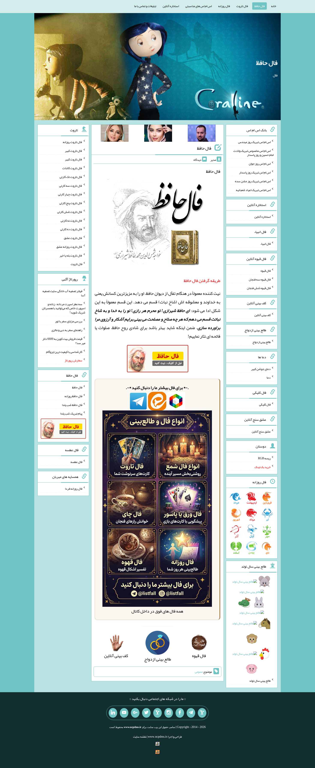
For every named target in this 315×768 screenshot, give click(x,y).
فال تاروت (242, 6)
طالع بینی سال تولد (260, 681)
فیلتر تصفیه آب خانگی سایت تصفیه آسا (63, 293)
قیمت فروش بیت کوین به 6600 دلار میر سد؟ (63, 341)
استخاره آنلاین (171, 6)
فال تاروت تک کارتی (71, 177)
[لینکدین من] (113, 713)
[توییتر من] (146, 713)
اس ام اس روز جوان (260, 164)
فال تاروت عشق (73, 238)
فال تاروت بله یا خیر (71, 255)
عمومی (198, 672)
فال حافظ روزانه (73, 396)
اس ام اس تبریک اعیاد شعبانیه (253, 190)
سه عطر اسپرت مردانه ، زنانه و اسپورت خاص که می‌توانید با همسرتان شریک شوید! (63, 308)
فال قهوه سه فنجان (260, 279)
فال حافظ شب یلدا (72, 405)
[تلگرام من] (191, 713)
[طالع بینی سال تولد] (252, 626)
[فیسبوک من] (180, 713)
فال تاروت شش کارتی (69, 212)
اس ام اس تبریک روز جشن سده (253, 181)
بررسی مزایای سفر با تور (68, 321)
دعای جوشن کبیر (261, 369)
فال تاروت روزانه (72, 142)
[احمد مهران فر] (202, 134)
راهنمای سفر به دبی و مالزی (66, 330)
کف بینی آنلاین (262, 315)
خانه (273, 6)
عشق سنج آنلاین (261, 431)
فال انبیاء (265, 244)
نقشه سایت (139, 737)
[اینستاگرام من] (168, 713)
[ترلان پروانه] (158, 134)
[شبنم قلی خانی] (115, 134)
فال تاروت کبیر (73, 151)
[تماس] (157, 713)
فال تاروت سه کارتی (70, 185)
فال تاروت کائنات (72, 168)
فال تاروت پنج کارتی (70, 203)
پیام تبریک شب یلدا (71, 413)
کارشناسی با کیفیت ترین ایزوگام (64, 352)
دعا (269, 377)
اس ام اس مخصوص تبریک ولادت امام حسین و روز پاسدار (253, 153)
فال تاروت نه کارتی (71, 220)
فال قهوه (266, 271)
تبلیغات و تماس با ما (145, 6)
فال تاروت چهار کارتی (70, 194)
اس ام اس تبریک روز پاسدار (255, 172)
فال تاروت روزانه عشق (69, 247)
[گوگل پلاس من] (135, 713)
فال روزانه (224, 6)
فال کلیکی (265, 404)
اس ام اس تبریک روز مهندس (254, 142)
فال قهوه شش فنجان (259, 288)
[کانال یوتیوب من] (124, 713)
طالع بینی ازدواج (261, 342)
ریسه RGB (264, 458)
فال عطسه (76, 462)
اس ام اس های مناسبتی (198, 6)
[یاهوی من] (202, 713)
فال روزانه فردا (73, 489)
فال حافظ (259, 6)
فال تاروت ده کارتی (71, 229)
